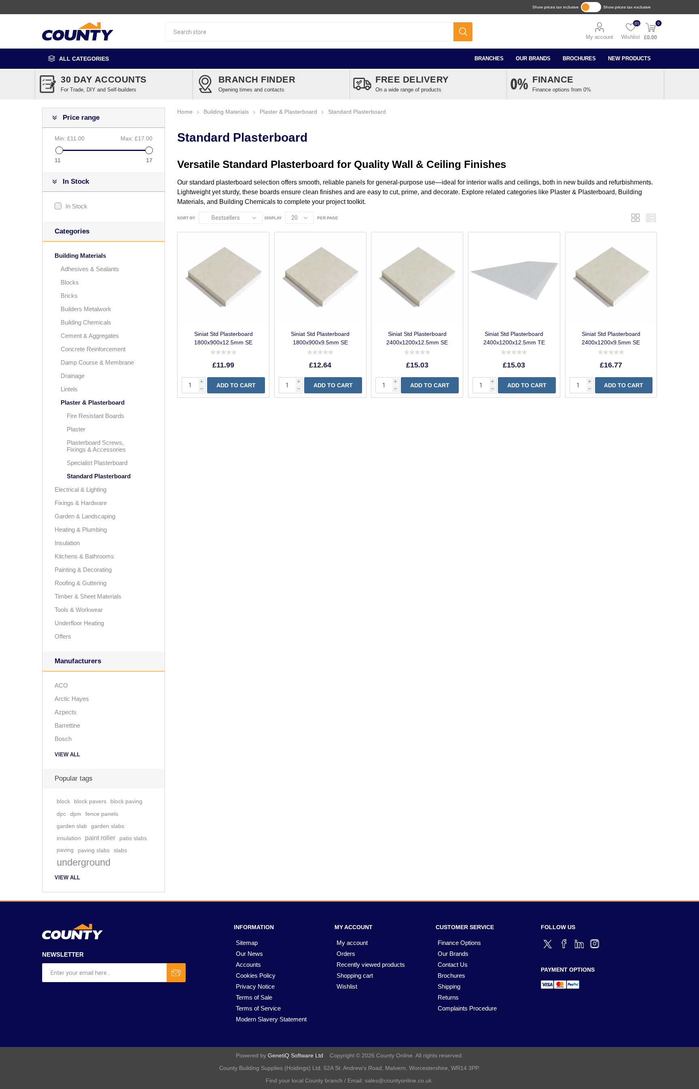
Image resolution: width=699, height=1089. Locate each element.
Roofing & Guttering (80, 583)
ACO (61, 685)
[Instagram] (594, 943)
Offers (63, 636)
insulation (69, 838)
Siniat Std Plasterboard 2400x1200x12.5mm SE (417, 338)
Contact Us (453, 964)
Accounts (248, 964)
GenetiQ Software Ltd (295, 1055)
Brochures (579, 58)
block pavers (90, 801)
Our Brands (533, 58)
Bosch (63, 738)
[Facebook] (563, 943)
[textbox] (309, 31)
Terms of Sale (254, 997)
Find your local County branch (304, 1080)
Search (462, 31)
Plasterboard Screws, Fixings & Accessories (96, 446)
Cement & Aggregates (90, 335)
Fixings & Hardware (81, 502)
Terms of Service (258, 1008)
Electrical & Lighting (80, 489)
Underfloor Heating (79, 623)
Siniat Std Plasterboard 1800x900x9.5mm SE (320, 338)
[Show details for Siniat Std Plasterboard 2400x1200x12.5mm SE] (417, 278)
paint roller (100, 837)
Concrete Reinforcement (93, 349)
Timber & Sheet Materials (88, 596)
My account (599, 37)
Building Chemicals (247, 201)
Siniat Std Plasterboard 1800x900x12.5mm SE (223, 338)
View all (67, 754)
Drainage (73, 375)
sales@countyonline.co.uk (398, 1080)
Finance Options (459, 942)
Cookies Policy (255, 975)
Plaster (76, 429)
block (63, 801)
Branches (489, 58)
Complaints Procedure (467, 1008)
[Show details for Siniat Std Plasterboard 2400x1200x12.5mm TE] (514, 278)
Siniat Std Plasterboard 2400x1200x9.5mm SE (611, 338)
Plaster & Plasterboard (582, 192)
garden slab (72, 826)
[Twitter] (548, 942)
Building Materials (80, 255)
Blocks (70, 282)
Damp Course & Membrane (97, 362)
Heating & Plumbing (81, 529)
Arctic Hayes (72, 698)
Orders (346, 953)
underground (83, 862)
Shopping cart (355, 975)
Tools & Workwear (79, 609)
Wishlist (347, 986)
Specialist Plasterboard (97, 462)
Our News (249, 953)
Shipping (449, 986)
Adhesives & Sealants (90, 268)
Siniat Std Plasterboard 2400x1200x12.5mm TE (514, 338)
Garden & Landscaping (85, 516)
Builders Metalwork (86, 309)
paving (65, 850)
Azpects (65, 712)
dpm (75, 814)
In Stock (76, 206)
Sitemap (247, 942)
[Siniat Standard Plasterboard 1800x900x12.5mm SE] (223, 278)
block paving (126, 801)
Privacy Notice (255, 986)
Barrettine (67, 725)
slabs (120, 850)
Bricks (69, 295)
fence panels (101, 814)
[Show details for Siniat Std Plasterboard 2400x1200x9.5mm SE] (611, 278)
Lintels (69, 389)
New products (629, 58)
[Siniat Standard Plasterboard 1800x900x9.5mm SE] (320, 278)
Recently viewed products (371, 964)
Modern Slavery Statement (271, 1019)
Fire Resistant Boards (95, 415)
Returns (448, 997)
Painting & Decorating (83, 569)
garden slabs (107, 826)
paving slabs (94, 850)
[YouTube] (579, 943)
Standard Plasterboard (99, 476)
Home (185, 111)
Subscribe (176, 972)
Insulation (67, 542)
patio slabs (133, 838)
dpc (61, 814)
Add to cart (236, 385)
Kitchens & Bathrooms (84, 556)
